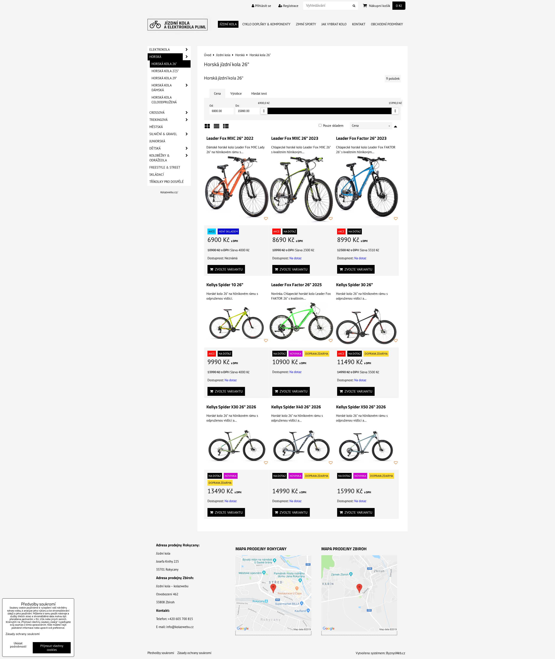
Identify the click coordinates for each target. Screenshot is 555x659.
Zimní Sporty (306, 24)
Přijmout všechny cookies (51, 648)
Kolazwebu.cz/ (169, 192)
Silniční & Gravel (163, 134)
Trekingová (158, 120)
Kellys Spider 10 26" (224, 284)
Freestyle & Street (164, 167)
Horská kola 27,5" (165, 71)
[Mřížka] (207, 128)
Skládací (156, 174)
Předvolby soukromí (160, 653)
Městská (156, 127)
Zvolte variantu (228, 269)
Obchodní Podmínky (387, 24)
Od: (211, 105)
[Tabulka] (226, 128)
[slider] (264, 110)
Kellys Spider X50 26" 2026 (361, 407)
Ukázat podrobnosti (18, 645)
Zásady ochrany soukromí (194, 653)
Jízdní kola (228, 24)
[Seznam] (216, 128)
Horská (155, 57)
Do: (237, 105)
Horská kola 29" (164, 78)
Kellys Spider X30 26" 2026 (231, 407)
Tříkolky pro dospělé (166, 182)
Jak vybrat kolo (334, 24)
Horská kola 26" (164, 64)
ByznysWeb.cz (395, 653)
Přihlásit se (262, 5)
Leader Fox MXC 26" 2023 (294, 138)
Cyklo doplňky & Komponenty (266, 24)
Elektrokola (159, 49)
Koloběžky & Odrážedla (159, 157)
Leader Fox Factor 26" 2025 (296, 284)
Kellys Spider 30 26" (354, 284)
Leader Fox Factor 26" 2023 (361, 138)
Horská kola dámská (162, 87)
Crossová (157, 112)
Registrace (290, 5)
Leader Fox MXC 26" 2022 (229, 138)
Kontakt (358, 24)
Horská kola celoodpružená (164, 99)
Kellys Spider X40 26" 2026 (296, 407)
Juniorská (157, 141)
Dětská (155, 148)
